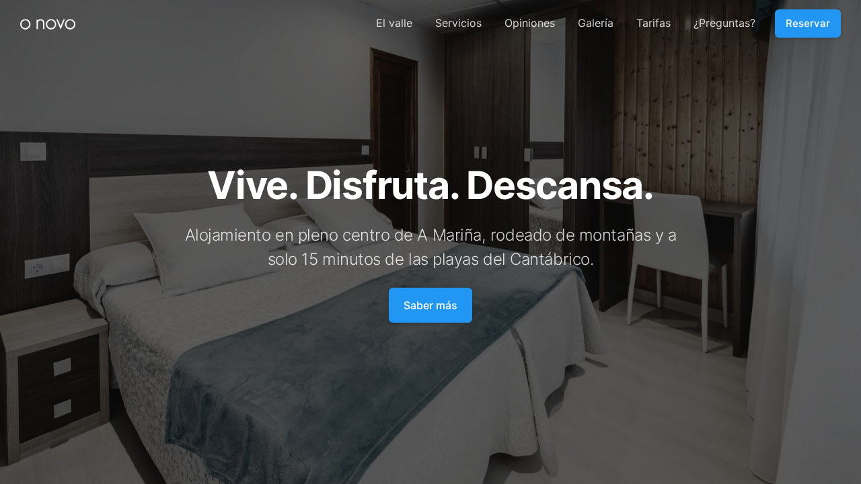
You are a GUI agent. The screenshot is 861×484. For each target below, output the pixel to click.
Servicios (458, 23)
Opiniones (529, 23)
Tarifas (653, 23)
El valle (394, 23)
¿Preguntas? (724, 23)
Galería (595, 23)
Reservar (808, 23)
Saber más (430, 305)
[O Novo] (47, 23)
